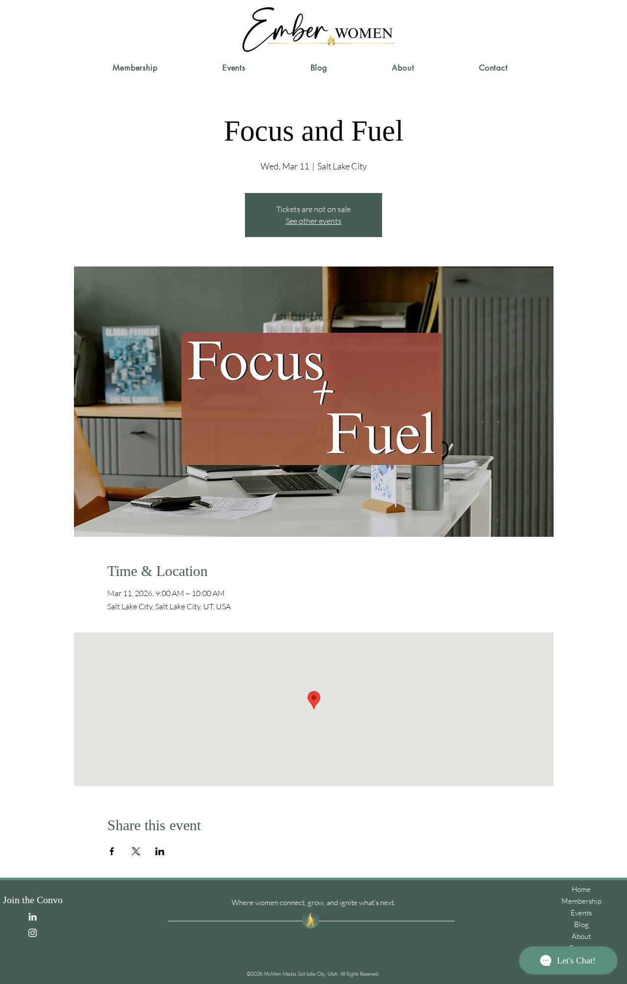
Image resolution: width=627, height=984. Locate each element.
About (581, 936)
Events (581, 912)
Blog (581, 924)
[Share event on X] (136, 851)
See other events (313, 221)
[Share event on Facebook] (112, 851)
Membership (581, 901)
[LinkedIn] (32, 916)
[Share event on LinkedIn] (160, 851)
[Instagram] (32, 932)
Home (581, 889)
